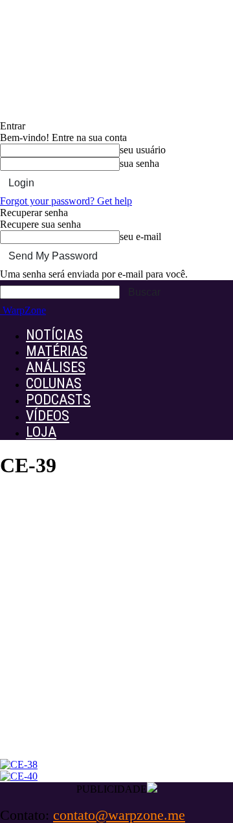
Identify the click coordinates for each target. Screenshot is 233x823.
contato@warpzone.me (119, 815)
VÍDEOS (47, 416)
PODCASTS (58, 399)
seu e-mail (140, 236)
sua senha (139, 163)
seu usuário (143, 149)
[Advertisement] (116, 631)
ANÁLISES (55, 367)
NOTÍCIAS (54, 335)
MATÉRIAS (56, 351)
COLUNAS (54, 383)
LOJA (41, 432)
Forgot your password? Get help (66, 200)
